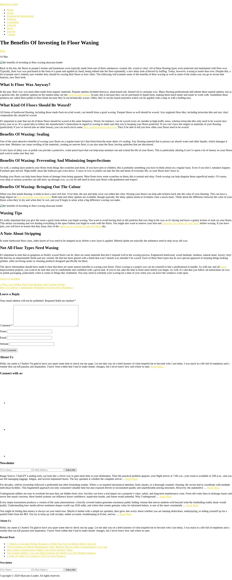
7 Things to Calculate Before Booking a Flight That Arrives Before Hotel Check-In (51, 543)
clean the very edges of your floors (180, 223)
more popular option (79, 94)
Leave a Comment (10, 278)
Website (4, 343)
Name (3, 331)
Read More (132, 478)
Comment (6, 325)
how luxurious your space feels (33, 197)
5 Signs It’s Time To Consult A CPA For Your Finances (36, 556)
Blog (2, 50)
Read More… (158, 366)
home (223, 266)
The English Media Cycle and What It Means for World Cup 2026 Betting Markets (51, 553)
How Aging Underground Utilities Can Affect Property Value (40, 549)
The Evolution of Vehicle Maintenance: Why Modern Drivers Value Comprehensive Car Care (57, 546)
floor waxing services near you (99, 127)
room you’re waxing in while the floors (80, 226)
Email (3, 337)
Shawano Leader (9, 4)
